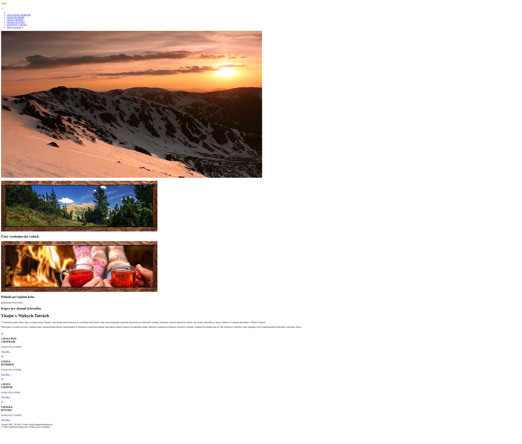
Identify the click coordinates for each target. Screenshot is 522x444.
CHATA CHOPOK (15, 20)
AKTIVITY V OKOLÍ (17, 25)
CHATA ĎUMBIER (15, 17)
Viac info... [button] (6, 351)
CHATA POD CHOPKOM (18, 15)
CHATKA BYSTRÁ (16, 22)
